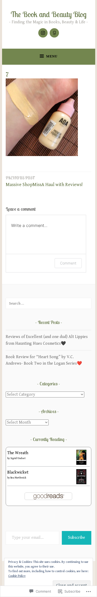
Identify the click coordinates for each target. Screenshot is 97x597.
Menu (51, 56)
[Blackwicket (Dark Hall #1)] (81, 483)
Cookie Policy (17, 576)
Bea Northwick (18, 477)
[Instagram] (43, 32)
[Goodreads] (54, 32)
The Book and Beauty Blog (48, 14)
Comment (68, 263)
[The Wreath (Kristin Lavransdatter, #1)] (81, 463)
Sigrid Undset (18, 458)
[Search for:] (48, 303)
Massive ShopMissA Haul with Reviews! (44, 181)
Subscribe (76, 537)
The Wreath (17, 453)
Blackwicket (17, 472)
